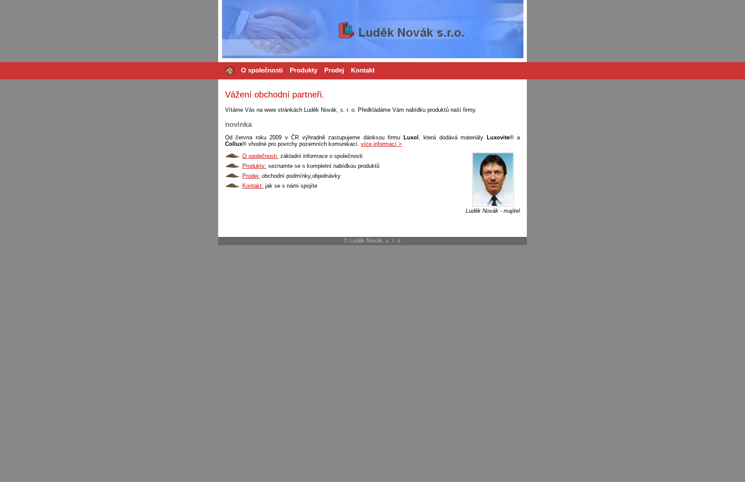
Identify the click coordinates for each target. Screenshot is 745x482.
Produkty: (254, 166)
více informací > (381, 144)
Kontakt (363, 70)
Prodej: (251, 176)
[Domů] (229, 70)
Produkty (303, 70)
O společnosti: (260, 156)
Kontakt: (252, 186)
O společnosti (262, 70)
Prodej (334, 70)
